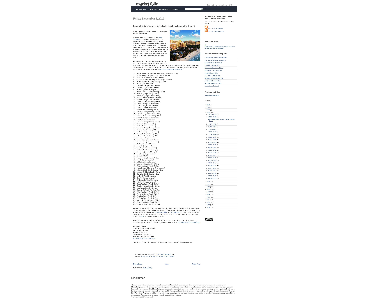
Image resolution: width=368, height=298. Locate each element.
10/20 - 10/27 (212, 132)
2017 (208, 184)
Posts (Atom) (147, 268)
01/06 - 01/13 (212, 178)
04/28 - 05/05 (212, 158)
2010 (208, 202)
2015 (208, 189)
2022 (208, 104)
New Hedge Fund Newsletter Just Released (164, 9)
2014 (208, 192)
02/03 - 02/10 (212, 170)
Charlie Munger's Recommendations (216, 57)
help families (175, 212)
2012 (208, 197)
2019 (208, 112)
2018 (208, 181)
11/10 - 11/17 (212, 127)
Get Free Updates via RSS (216, 31)
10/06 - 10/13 (212, 137)
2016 (208, 187)
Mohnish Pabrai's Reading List (214, 78)
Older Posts (196, 264)
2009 (208, 205)
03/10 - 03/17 (212, 163)
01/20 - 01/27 (212, 176)
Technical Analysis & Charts (213, 83)
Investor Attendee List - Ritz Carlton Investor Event (164, 26)
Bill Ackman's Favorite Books (213, 70)
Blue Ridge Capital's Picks (212, 75)
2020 (208, 110)
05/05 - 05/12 (212, 155)
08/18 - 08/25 (212, 150)
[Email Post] (173, 254)
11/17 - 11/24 (212, 124)
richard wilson (169, 256)
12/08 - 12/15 (212, 114)
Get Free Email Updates (215, 28)
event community (161, 212)
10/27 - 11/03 (212, 129)
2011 (208, 199)
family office (145, 256)
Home (167, 264)
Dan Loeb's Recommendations (214, 68)
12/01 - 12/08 (212, 117)
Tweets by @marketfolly (212, 95)
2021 (208, 107)
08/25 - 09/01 (212, 147)
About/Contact (141, 9)
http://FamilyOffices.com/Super (171, 69)
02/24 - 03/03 (212, 165)
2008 (208, 207)
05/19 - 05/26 (212, 152)
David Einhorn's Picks (211, 73)
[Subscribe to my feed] (206, 31)
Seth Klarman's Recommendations (215, 60)
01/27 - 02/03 (212, 173)
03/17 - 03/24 (212, 160)
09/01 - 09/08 (212, 145)
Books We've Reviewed (212, 86)
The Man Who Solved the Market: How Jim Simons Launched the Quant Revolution (220, 47)
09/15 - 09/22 (212, 139)
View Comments (165, 254)
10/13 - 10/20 (212, 134)
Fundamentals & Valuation (213, 81)
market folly (147, 3)
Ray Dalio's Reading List (212, 65)
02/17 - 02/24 (212, 168)
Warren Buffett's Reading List (213, 62)
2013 (208, 194)
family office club (157, 256)
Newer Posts (137, 264)
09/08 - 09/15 (212, 142)
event (142, 216)
